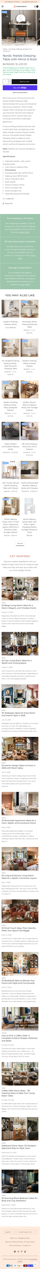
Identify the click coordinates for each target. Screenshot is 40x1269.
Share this (8, 203)
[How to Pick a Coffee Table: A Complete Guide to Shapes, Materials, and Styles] (20, 1019)
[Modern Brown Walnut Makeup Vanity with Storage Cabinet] (30, 389)
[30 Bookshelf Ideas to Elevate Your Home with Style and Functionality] (20, 963)
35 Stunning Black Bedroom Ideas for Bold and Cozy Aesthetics (19, 1199)
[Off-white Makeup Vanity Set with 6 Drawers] (30, 431)
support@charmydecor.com (29, 2)
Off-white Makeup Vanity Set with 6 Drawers (29, 446)
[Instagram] (18, 1252)
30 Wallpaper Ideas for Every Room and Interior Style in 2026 (18, 714)
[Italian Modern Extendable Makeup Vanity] (11, 431)
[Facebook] (15, 1252)
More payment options (20, 92)
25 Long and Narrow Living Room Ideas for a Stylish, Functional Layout (19, 876)
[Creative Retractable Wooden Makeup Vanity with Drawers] (30, 470)
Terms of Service (15, 1245)
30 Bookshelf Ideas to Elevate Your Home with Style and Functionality (18, 981)
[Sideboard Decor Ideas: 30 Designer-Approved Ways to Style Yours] (20, 1129)
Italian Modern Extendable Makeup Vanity (10, 446)
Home (5, 49)
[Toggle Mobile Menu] (4, 6)
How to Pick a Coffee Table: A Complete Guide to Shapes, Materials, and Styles (20, 1038)
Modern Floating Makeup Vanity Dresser (29, 363)
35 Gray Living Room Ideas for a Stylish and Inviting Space (17, 661)
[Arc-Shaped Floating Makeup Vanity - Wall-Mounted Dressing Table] (11, 348)
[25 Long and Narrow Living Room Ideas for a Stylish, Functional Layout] (20, 859)
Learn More (24, 232)
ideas (4, 603)
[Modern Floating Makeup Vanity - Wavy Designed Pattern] (11, 389)
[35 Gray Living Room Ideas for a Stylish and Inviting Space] (20, 643)
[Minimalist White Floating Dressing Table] (30, 309)
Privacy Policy (29, 1242)
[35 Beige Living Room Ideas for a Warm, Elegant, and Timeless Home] (20, 588)
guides (4, 1033)
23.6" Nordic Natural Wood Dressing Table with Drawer (10, 485)
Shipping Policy (24, 1238)
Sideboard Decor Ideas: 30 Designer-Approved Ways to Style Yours (19, 1146)
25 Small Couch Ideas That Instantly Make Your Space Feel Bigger (19, 929)
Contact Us (27, 1245)
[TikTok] (25, 1252)
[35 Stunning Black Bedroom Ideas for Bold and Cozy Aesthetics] (20, 1181)
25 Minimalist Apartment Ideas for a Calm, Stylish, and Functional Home (19, 821)
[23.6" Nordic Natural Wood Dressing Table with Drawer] (11, 470)
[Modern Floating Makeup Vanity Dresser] (30, 348)
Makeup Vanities (22, 49)
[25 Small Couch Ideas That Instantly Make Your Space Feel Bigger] (20, 911)
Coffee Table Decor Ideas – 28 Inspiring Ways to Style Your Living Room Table (18, 1093)
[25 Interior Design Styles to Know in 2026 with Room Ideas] (20, 748)
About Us (13, 1238)
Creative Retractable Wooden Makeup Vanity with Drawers (29, 485)
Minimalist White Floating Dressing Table (29, 324)
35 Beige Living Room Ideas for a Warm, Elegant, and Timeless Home (19, 606)
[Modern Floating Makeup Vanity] (11, 309)
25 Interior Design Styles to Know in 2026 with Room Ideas (19, 766)
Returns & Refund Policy (14, 1242)
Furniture (12, 49)
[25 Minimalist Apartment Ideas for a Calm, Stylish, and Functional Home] (20, 803)
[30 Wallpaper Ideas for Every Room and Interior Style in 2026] (20, 696)
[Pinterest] (22, 1252)
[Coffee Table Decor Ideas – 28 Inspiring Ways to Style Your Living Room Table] (20, 1074)
